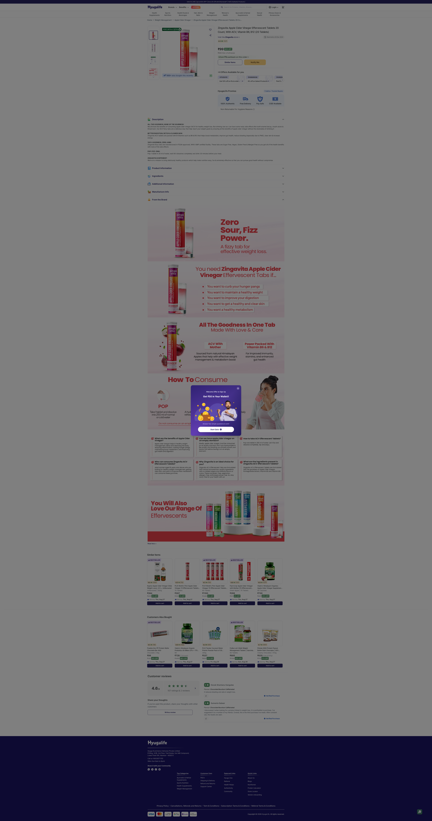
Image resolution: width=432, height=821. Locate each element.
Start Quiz (214, 429)
